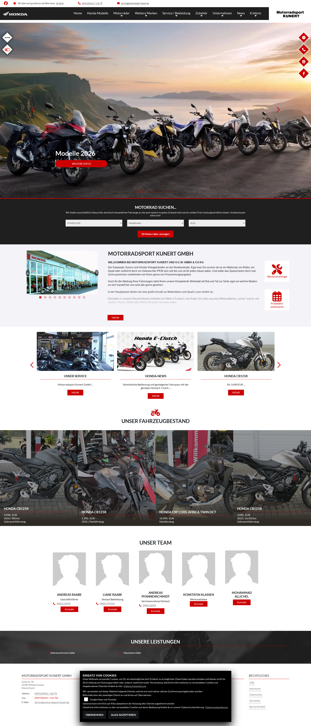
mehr (115, 317)
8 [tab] (172, 192)
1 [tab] (138, 192)
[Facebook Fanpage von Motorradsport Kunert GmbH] (6, 4)
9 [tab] (79, 297)
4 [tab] (153, 192)
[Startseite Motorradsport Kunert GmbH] (290, 13)
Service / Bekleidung (176, 13)
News (241, 13)
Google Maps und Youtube (103, 699)
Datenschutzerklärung (135, 686)
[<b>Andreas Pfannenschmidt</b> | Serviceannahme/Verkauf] (155, 569)
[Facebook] (303, 77)
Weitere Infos (81, 163)
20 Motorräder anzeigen (155, 233)
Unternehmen (222, 13)
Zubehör (201, 13)
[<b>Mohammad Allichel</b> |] (241, 569)
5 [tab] (158, 192)
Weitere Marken (146, 13)
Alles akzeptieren (123, 714)
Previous (33, 111)
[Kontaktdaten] (303, 53)
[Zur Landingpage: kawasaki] (7, 43)
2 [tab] (143, 192)
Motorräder (121, 13)
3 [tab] (148, 192)
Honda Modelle (97, 13)
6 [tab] (162, 192)
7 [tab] (167, 192)
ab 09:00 (60, 3)
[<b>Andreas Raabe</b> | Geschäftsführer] (69, 571)
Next (278, 111)
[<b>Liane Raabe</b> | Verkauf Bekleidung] (112, 571)
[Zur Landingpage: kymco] (7, 55)
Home (78, 13)
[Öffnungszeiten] (303, 41)
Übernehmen (94, 714)
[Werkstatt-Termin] (303, 65)
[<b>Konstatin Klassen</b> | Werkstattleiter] (198, 571)
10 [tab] (84, 297)
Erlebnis (255, 13)
